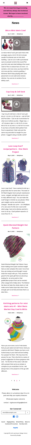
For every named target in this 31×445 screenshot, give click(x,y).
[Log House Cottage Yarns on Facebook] (14, 417)
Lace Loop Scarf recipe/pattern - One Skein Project (15, 149)
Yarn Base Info (23, 424)
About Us (27, 422)
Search (3, 422)
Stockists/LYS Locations (11, 424)
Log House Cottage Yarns (20, 433)
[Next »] (19, 380)
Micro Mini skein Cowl (15, 30)
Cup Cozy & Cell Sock (15, 92)
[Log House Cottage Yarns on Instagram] (17, 417)
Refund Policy (19, 422)
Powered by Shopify (15, 435)
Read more (15, 84)
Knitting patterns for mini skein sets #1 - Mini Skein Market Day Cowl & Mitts (15, 306)
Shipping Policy (11, 422)
